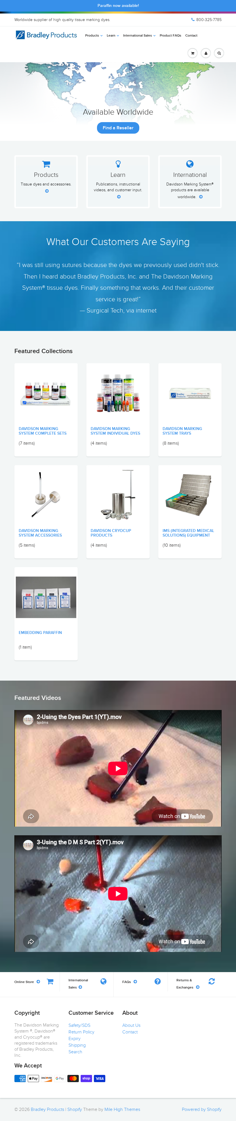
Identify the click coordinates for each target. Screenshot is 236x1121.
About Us (131, 1025)
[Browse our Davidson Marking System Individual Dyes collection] (118, 387)
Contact (191, 35)
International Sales (137, 35)
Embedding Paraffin (40, 633)
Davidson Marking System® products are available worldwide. (190, 190)
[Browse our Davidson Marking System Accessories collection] (46, 495)
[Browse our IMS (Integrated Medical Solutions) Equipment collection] (190, 490)
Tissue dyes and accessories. (46, 184)
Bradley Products (47, 1109)
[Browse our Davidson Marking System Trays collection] (190, 378)
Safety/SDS (79, 1025)
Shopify (74, 1109)
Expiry (74, 1039)
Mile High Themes (122, 1109)
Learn (111, 35)
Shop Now (118, 128)
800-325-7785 (209, 19)
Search (75, 1052)
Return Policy (81, 1032)
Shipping (77, 1045)
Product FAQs (170, 35)
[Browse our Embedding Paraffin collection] (46, 588)
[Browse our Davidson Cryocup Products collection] (118, 495)
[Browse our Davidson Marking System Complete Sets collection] (46, 393)
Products (92, 35)
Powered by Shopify (202, 1109)
